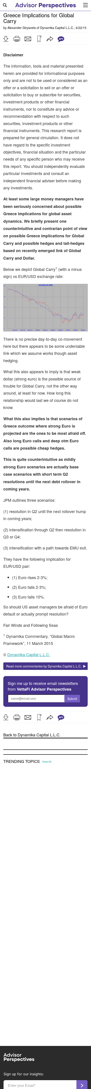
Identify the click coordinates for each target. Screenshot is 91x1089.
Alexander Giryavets (22, 27)
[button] (5, 38)
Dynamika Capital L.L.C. (57, 27)
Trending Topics (21, 761)
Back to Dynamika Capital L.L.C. (32, 734)
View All (46, 761)
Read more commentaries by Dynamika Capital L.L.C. (44, 666)
